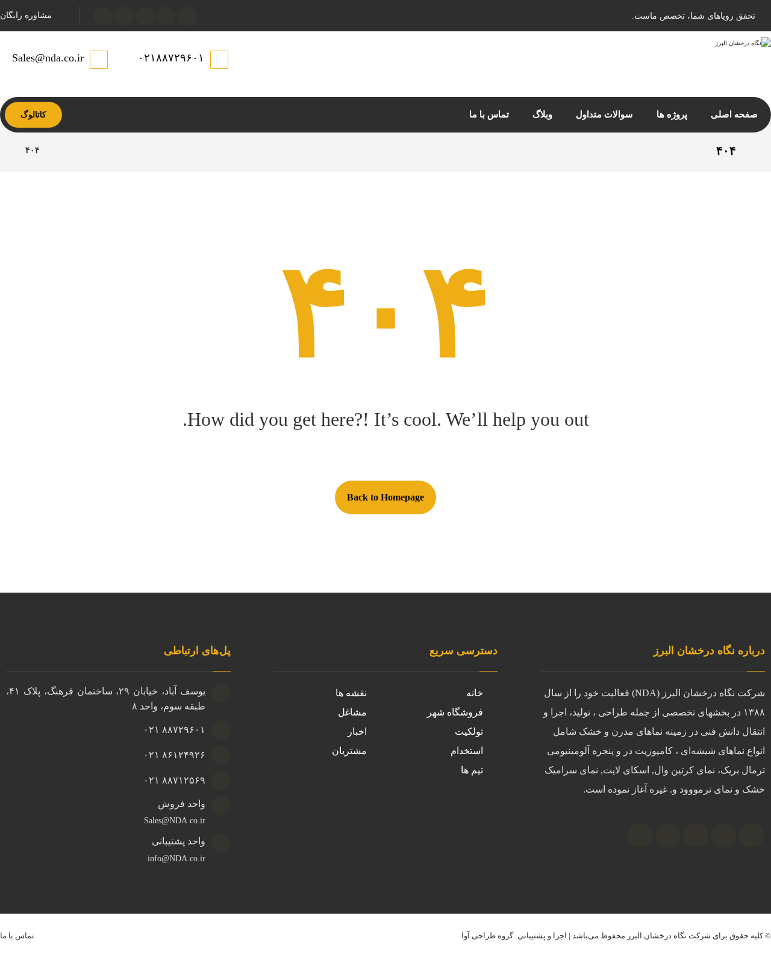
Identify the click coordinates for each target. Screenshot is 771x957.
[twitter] (668, 835)
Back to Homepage (385, 497)
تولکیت (469, 731)
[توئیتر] (166, 16)
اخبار (357, 731)
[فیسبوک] (187, 16)
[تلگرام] (124, 16)
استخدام (467, 751)
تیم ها (472, 770)
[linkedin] (695, 835)
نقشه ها (351, 693)
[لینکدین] (103, 16)
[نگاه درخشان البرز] (64, 150)
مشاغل (352, 712)
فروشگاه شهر (455, 712)
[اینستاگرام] (145, 16)
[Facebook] (640, 835)
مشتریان (349, 751)
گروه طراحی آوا (487, 935)
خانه (474, 693)
